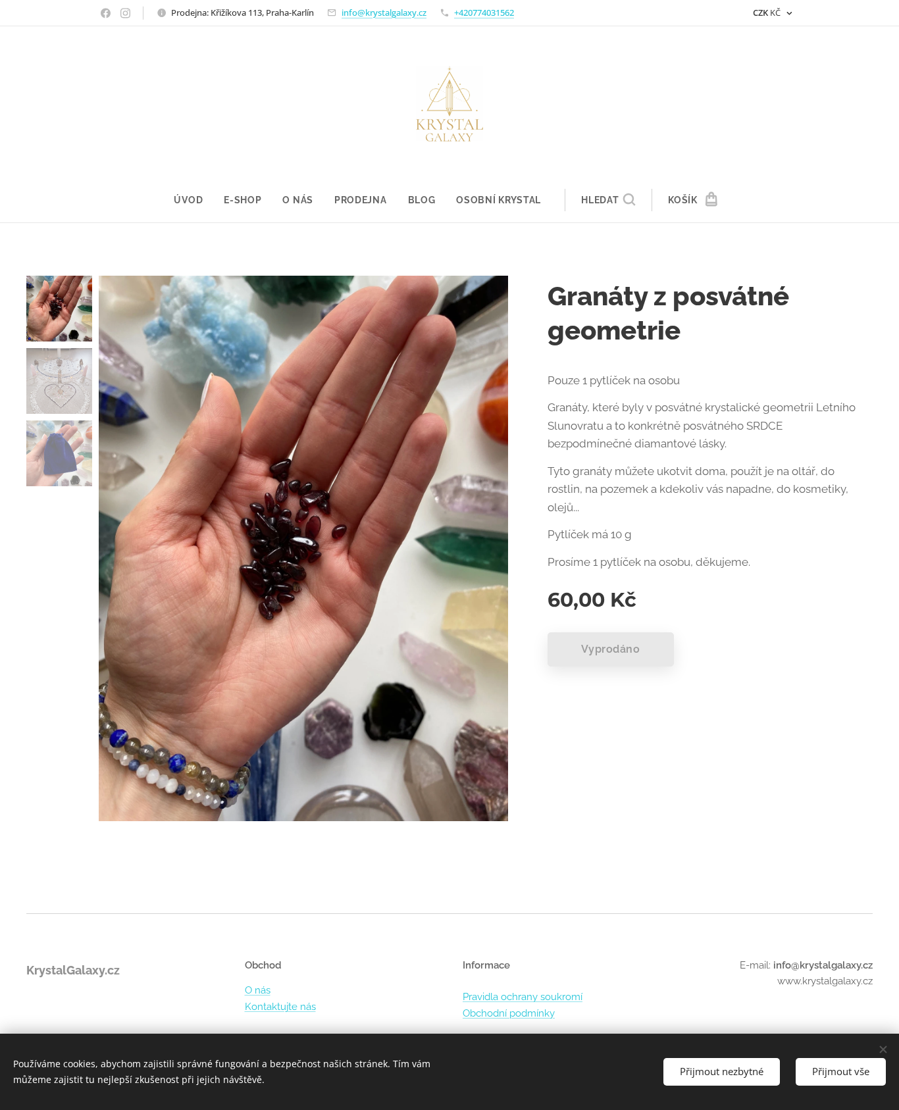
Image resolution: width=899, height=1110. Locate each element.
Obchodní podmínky (509, 1013)
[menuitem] (193, 200)
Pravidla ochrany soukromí (522, 997)
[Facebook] (105, 13)
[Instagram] (125, 13)
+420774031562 (484, 12)
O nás (257, 990)
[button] (608, 200)
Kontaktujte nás (280, 1007)
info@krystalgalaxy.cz (384, 12)
